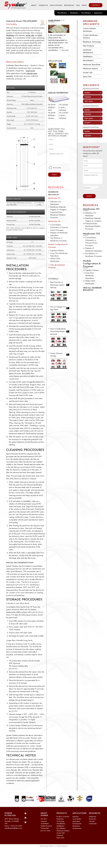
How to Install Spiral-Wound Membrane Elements (58, 331)
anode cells (30, 35)
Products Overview (63, 816)
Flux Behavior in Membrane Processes (58, 239)
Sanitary (87, 92)
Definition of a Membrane (55, 203)
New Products (88, 46)
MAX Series (89, 101)
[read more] (30, 70)
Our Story (44, 819)
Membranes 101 (54, 198)
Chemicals (60, 835)
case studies (77, 819)
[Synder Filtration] (16, 5)
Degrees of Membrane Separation (93, 249)
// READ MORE (64, 50)
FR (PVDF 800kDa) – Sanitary (52, 115)
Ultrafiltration (74, 13)
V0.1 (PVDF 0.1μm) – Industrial (63, 107)
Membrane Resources (92, 817)
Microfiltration (86, 13)
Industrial (88, 97)
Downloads (93, 823)
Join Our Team (45, 830)
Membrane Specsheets (91, 22)
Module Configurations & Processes (92, 263)
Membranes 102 (54, 221)
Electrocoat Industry (15, 62)
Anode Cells (87, 72)
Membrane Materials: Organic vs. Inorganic (58, 208)
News (84, 5)
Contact (95, 5)
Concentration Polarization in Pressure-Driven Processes (59, 227)
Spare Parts (87, 76)
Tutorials (92, 821)
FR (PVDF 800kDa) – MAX (52, 107)
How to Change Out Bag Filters (58, 308)
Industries (76, 816)
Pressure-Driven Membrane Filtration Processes (58, 215)
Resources (69, 5)
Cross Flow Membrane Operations (89, 275)
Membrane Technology (92, 42)
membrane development (88, 51)
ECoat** (88, 122)
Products (43, 5)
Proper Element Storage (56, 354)
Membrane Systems (90, 68)
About (34, 5)
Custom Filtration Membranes (89, 29)
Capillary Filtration (57, 250)
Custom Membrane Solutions (90, 36)
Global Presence (46, 826)
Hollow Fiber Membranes (55, 259)
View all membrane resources (92, 288)
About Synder (44, 814)
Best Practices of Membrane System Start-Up (57, 285)
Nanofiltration (62, 13)
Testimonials (45, 828)
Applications (56, 5)
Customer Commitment (45, 822)
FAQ (78, 5)
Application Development (77, 822)
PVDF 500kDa (11, 24)
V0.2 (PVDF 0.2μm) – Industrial (63, 115)
